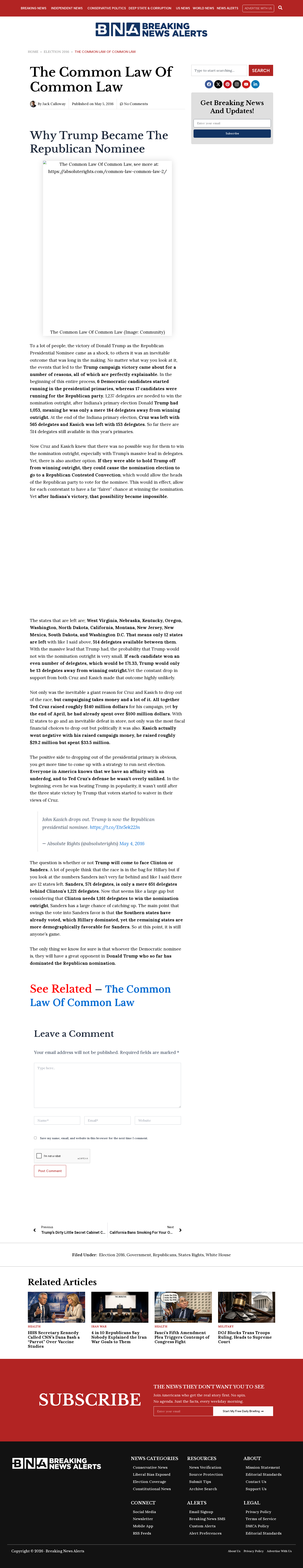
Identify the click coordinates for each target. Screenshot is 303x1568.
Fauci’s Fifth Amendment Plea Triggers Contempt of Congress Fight (182, 1337)
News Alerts (227, 8)
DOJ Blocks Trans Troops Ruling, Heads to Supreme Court (245, 1337)
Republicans (164, 1254)
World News (203, 8)
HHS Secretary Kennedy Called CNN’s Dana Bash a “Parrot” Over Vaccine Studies (54, 1339)
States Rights (191, 1254)
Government (139, 1254)
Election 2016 (56, 52)
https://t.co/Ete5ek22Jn (115, 827)
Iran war (99, 1326)
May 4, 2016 (131, 843)
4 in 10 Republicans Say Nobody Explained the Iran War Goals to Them (119, 1337)
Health (34, 1326)
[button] (258, 8)
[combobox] (219, 70)
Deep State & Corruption (150, 8)
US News (183, 8)
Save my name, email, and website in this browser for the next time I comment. (94, 1138)
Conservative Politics (106, 8)
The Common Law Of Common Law (100, 995)
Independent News (67, 8)
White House (218, 1254)
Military (226, 1326)
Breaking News (33, 8)
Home (33, 52)
